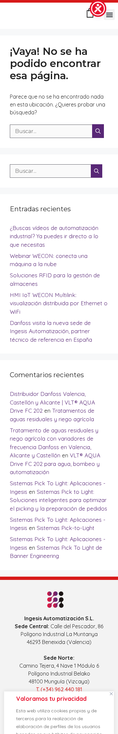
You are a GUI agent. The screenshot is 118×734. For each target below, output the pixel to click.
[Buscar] (98, 131)
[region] (59, 711)
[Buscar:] (52, 131)
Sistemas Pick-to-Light (65, 527)
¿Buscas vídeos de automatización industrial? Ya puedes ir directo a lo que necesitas (54, 236)
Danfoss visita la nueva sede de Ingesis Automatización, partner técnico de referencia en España (51, 331)
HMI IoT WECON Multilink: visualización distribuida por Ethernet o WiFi (59, 303)
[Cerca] (111, 694)
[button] (109, 14)
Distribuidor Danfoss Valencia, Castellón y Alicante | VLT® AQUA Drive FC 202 (52, 402)
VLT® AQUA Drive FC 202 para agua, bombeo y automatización (55, 463)
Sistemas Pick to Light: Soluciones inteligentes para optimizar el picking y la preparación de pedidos (58, 500)
